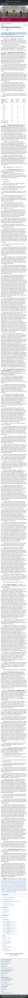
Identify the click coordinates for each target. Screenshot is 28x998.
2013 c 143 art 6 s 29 (13, 925)
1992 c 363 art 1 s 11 (14, 882)
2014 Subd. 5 (4, 924)
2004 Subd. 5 (4, 934)
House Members (4, 973)
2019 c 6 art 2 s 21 (13, 921)
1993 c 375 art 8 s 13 (9, 883)
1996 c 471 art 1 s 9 (17, 885)
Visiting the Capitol (5, 964)
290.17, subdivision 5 (20, 40)
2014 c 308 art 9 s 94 (13, 922)
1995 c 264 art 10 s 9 (6, 885)
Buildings (4, 945)
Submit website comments (6, 984)
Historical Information (5, 961)
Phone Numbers (4, 982)
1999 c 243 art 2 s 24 (13, 886)
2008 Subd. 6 (4, 928)
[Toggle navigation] (3, 4)
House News (3, 988)
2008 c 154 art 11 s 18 (18, 889)
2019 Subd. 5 (4, 921)
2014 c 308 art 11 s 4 (13, 924)
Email (10, 980)
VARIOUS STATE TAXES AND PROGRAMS (18, 22)
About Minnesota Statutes (7, 899)
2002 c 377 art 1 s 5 (10, 887)
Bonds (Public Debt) (6, 943)
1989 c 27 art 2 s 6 (8, 879)
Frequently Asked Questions (7, 968)
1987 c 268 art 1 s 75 (13, 878)
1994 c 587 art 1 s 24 (21, 883)
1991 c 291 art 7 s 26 (17, 582)
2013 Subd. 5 (4, 925)
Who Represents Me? (5, 971)
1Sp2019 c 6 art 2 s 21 (11, 891)
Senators (3, 975)
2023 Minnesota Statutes (5, 22)
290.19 (3, 25)
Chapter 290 (3, 23)
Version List (4, 912)
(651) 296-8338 (4, 980)
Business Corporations (7, 946)
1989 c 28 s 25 (17, 879)
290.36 (7, 56)
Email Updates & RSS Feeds (6, 992)
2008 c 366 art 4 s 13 (13, 927)
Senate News (3, 989)
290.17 (13, 698)
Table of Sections (6, 909)
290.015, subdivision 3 (15, 575)
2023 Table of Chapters (7, 903)
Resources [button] (5, 894)
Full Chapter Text (5, 911)
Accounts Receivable (6, 937)
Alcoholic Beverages (6, 941)
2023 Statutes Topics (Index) (8, 904)
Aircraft (4, 939)
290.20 (24, 25)
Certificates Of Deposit (7, 950)
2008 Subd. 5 (4, 927)
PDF (9, 30)
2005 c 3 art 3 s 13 (13, 931)
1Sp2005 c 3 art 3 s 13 (6, 889)
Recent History (5, 919)
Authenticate (4, 30)
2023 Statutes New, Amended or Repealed (11, 901)
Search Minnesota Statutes (8, 897)
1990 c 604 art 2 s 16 (12, 881)
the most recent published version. (8, 34)
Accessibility (3, 966)
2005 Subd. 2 (4, 931)
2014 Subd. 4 (4, 922)
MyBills (2, 991)
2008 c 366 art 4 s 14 (13, 928)
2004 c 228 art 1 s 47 (13, 934)
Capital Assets (5, 948)
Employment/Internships (6, 963)
